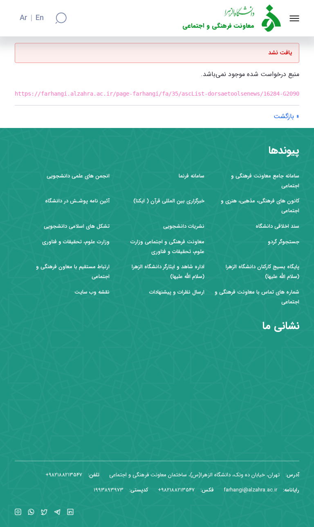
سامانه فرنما (191, 176)
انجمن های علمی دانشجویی (78, 176)
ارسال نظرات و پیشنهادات (176, 292)
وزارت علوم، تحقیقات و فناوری (76, 242)
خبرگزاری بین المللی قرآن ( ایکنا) (168, 201)
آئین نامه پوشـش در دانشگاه (77, 201)
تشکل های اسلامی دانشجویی (77, 226)
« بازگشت (286, 116)
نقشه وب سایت (92, 292)
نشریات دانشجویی (183, 226)
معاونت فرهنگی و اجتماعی (218, 26)
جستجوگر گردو (283, 242)
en (40, 18)
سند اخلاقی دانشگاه (277, 226)
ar (23, 18)
